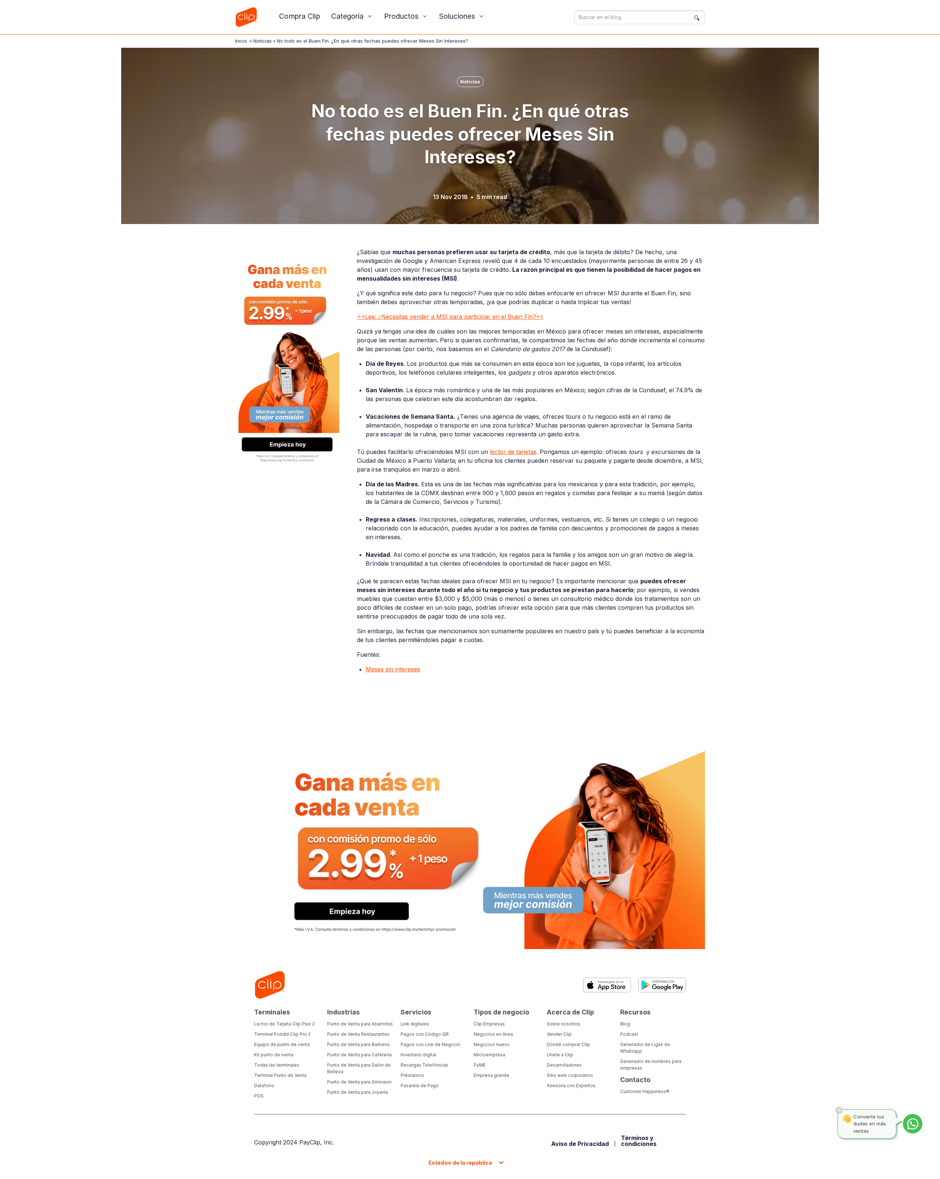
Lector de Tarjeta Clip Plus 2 (284, 1024)
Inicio (241, 41)
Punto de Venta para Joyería (357, 1092)
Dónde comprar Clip (568, 1044)
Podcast (629, 1034)
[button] (352, 16)
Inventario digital (418, 1054)
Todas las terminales (276, 1065)
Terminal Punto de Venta (280, 1075)
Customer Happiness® (644, 1091)
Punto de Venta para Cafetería (359, 1054)
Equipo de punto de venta (282, 1044)
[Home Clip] (269, 985)
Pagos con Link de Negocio (430, 1044)
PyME (480, 1065)
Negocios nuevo (492, 1044)
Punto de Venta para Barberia (358, 1044)
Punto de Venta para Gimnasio (359, 1082)
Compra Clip (299, 16)
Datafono (264, 1085)
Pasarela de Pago (420, 1085)
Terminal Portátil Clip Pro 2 (282, 1034)
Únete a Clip (560, 1054)
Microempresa (489, 1054)
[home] (246, 17)
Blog (625, 1024)
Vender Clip (559, 1034)
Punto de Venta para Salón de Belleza (359, 1068)
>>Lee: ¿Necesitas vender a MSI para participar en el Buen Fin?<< (450, 316)
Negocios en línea (493, 1034)
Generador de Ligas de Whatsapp (645, 1048)
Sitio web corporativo (570, 1075)
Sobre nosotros (564, 1024)
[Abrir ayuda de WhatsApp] (912, 1123)
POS (259, 1096)
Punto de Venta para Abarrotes (360, 1024)
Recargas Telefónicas (424, 1065)
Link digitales (415, 1024)
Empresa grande (491, 1075)
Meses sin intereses (393, 669)
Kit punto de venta (273, 1054)
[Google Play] (662, 984)
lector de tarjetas (513, 451)
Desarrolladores (564, 1065)
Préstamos (412, 1075)
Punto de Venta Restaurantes (358, 1034)
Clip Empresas (489, 1024)
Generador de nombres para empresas (651, 1065)
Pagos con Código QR (425, 1034)
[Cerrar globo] (839, 1110)
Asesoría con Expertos (571, 1085)
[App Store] (607, 984)
